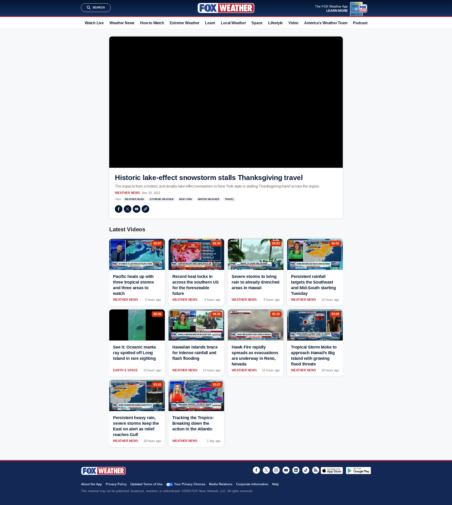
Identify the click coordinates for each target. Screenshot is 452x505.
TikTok (305, 470)
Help (275, 484)
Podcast (360, 23)
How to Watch (152, 23)
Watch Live (94, 23)
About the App (91, 484)
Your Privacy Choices (189, 484)
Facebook (118, 209)
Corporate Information (252, 484)
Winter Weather (208, 199)
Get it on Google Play (358, 470)
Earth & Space (125, 370)
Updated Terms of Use (146, 484)
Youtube (286, 470)
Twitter (127, 209)
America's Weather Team (325, 23)
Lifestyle (275, 23)
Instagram (276, 470)
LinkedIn (295, 470)
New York (185, 199)
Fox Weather (226, 8)
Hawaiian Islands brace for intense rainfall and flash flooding (195, 353)
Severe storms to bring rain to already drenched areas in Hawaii (255, 282)
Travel (229, 199)
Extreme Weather (185, 23)
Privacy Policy (116, 484)
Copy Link (145, 209)
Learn (210, 23)
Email (136, 209)
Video (293, 23)
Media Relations (220, 484)
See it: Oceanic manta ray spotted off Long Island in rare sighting (134, 353)
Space (256, 23)
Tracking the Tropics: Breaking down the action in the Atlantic (193, 423)
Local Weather (233, 23)
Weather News (121, 23)
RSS (315, 470)
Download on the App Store (332, 470)
